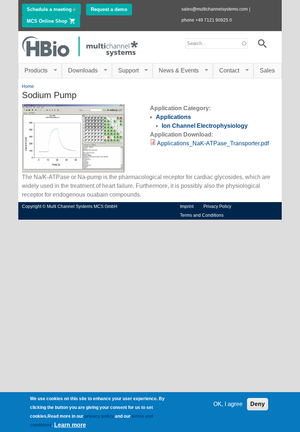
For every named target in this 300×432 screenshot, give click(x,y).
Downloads (80, 70)
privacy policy (99, 416)
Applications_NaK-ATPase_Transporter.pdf (213, 143)
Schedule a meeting (54, 9)
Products (33, 70)
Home (28, 86)
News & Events (176, 70)
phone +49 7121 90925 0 (206, 20)
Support (125, 70)
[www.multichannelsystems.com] (80, 58)
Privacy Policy (217, 206)
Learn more (70, 425)
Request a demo (109, 9)
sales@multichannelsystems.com (214, 9)
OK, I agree (228, 404)
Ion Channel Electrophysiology (205, 126)
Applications (173, 117)
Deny (257, 404)
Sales (267, 70)
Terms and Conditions (202, 215)
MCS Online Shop (53, 21)
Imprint (187, 206)
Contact (226, 70)
